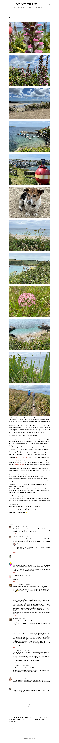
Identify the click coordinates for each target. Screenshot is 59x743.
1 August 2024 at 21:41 (24, 650)
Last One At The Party (18, 464)
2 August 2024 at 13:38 (24, 665)
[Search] (49, 4)
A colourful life (25, 4)
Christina (19, 543)
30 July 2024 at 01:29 (21, 555)
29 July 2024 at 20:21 (24, 526)
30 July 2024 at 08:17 (26, 575)
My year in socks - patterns (33, 8)
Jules (14, 618)
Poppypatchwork (17, 575)
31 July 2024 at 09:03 (20, 618)
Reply (14, 533)
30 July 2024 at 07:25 (25, 563)
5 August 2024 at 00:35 (21, 688)
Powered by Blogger (30, 738)
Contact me (20, 8)
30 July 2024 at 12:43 (26, 584)
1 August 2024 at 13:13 (24, 630)
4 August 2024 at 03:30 (28, 678)
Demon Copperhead (14, 460)
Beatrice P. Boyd (17, 584)
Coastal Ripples (17, 563)
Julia (14, 688)
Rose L (15, 555)
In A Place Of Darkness (21, 457)
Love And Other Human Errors (16, 466)
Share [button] (10, 519)
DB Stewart (16, 526)
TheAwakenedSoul (17, 678)
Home (15, 8)
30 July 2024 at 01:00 (23, 536)
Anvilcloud (15, 536)
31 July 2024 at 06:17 (20, 597)
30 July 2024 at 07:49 (27, 543)
